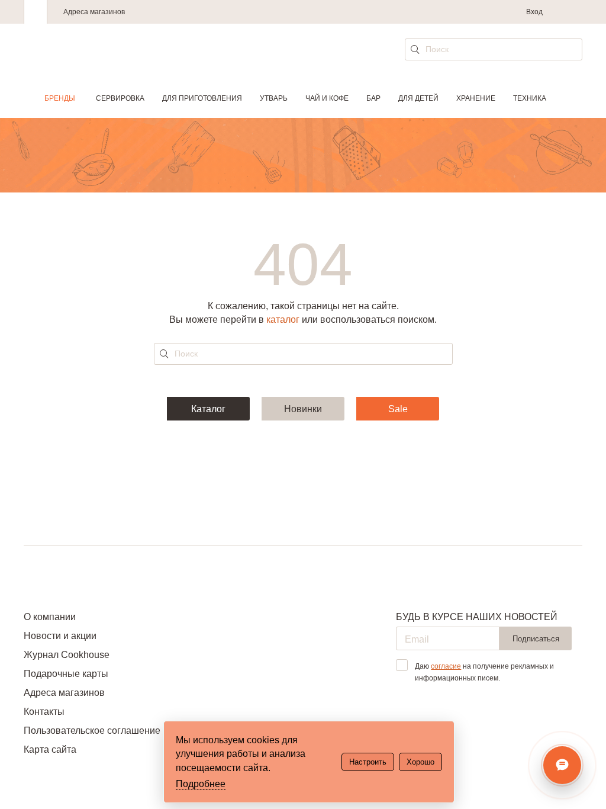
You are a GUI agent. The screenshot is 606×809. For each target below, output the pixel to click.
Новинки (303, 409)
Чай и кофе (327, 98)
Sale (398, 409)
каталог (282, 319)
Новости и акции (60, 636)
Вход (534, 12)
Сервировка (120, 98)
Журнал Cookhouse (66, 655)
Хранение (475, 98)
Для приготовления (202, 98)
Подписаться (535, 638)
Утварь (274, 98)
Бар (373, 98)
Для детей (418, 98)
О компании (50, 617)
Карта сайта (50, 749)
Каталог (208, 409)
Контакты (44, 712)
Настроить (367, 761)
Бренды (59, 98)
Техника (529, 98)
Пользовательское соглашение (92, 730)
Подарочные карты (66, 674)
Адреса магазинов (94, 12)
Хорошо (420, 761)
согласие (446, 666)
